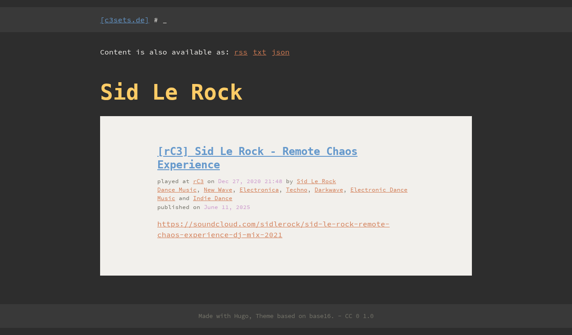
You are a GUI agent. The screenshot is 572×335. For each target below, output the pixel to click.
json (281, 51)
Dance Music (177, 189)
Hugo (241, 316)
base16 (320, 316)
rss (241, 51)
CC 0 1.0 (359, 316)
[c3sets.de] (124, 19)
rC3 (198, 180)
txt (259, 51)
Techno (296, 189)
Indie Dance (212, 197)
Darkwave (329, 189)
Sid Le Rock (316, 180)
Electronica (259, 189)
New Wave (218, 189)
